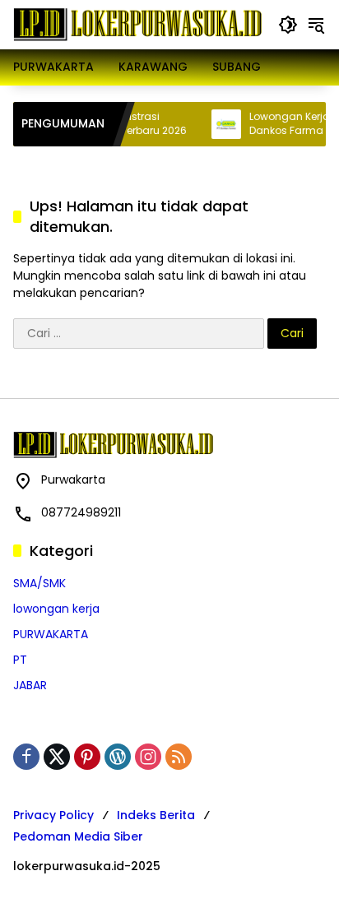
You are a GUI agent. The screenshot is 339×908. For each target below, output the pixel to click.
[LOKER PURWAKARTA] (137, 24)
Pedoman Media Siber (78, 836)
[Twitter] (57, 757)
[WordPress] (117, 757)
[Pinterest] (87, 757)
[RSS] (178, 757)
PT (20, 659)
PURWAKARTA (50, 634)
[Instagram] (148, 757)
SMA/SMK (39, 583)
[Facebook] (26, 757)
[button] (288, 25)
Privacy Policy (53, 815)
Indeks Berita (156, 815)
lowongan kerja (56, 608)
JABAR (30, 685)
